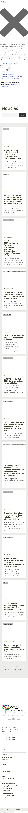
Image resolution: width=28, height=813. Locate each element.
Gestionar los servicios (8, 74)
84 (8, 669)
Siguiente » (20, 669)
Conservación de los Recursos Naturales (14, 271)
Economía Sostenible (8, 783)
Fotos (5, 582)
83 (5, 669)
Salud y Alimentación (8, 795)
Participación (6, 791)
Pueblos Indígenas (7, 793)
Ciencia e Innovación (8, 778)
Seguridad (5, 798)
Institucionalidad (7, 788)
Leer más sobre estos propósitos (10, 78)
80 (17, 666)
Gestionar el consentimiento (7, 812)
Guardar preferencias (5, 84)
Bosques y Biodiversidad (9, 786)
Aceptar (2, 82)
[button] (14, 23)
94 (15, 669)
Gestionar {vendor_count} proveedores (12, 76)
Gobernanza (5, 759)
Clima (3, 781)
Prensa (4, 764)
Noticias (6, 129)
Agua (3, 776)
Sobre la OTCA (6, 755)
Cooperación (7, 314)
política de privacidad (13, 809)
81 (20, 666)
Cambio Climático (8, 220)
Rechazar (8, 82)
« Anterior (6, 666)
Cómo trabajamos (7, 762)
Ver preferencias (15, 82)
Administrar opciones (8, 72)
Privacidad (5, 86)
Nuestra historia (7, 757)
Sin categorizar (8, 358)
